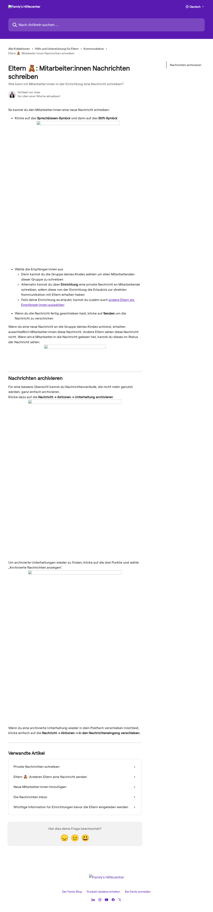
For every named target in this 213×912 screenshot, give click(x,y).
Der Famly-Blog (72, 891)
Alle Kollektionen (19, 48)
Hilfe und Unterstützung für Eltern (57, 48)
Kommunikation (94, 48)
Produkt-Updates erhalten (103, 891)
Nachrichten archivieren (185, 65)
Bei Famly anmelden (138, 891)
